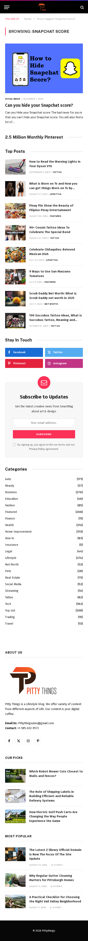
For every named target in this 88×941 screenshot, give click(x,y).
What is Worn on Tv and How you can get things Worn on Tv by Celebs (53, 188)
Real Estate (12, 577)
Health (9, 525)
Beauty (9, 485)
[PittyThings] (44, 7)
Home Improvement (18, 531)
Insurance (11, 545)
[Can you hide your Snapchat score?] (44, 68)
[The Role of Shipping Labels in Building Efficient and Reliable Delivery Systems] (15, 796)
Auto (8, 479)
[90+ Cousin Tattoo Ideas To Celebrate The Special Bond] (15, 232)
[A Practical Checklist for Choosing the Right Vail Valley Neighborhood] (15, 901)
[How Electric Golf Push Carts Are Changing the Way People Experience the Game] (15, 816)
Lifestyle (10, 558)
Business (11, 492)
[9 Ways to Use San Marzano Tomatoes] (15, 276)
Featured (11, 512)
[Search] (82, 7)
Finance (10, 518)
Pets (8, 571)
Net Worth (12, 564)
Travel (9, 623)
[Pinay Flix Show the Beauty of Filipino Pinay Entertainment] (15, 210)
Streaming (11, 591)
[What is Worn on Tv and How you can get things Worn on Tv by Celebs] (15, 188)
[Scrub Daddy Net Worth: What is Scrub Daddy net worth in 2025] (15, 298)
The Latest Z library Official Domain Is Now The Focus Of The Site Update (55, 854)
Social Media (13, 584)
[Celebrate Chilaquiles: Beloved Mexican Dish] (15, 254)
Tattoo (9, 597)
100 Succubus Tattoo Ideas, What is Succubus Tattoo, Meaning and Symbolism (55, 320)
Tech (8, 604)
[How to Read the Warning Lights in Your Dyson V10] (15, 167)
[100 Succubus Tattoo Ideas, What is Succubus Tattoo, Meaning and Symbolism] (15, 320)
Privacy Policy (37, 448)
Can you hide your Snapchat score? (39, 105)
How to (9, 538)
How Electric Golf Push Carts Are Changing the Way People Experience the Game (53, 816)
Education (11, 499)
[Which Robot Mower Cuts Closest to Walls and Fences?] (15, 776)
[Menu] (6, 7)
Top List (10, 610)
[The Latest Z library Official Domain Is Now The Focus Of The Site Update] (15, 854)
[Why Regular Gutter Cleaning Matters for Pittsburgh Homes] (15, 880)
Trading (10, 617)
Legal (8, 551)
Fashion (10, 505)
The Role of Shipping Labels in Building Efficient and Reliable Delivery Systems (51, 796)
